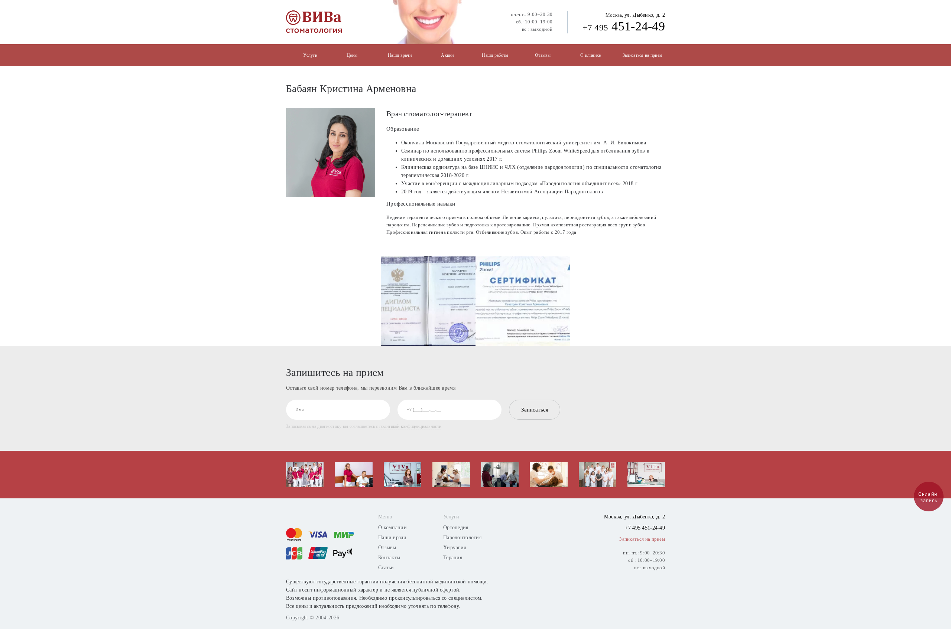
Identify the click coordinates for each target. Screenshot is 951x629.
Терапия (452, 557)
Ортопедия (455, 527)
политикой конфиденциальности (410, 426)
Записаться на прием (643, 55)
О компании (392, 527)
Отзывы (543, 55)
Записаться (534, 410)
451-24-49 (623, 26)
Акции (447, 55)
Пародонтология (462, 537)
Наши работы (495, 55)
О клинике (590, 55)
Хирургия (454, 547)
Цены (352, 55)
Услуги (310, 55)
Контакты (389, 557)
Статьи (386, 567)
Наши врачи (400, 55)
